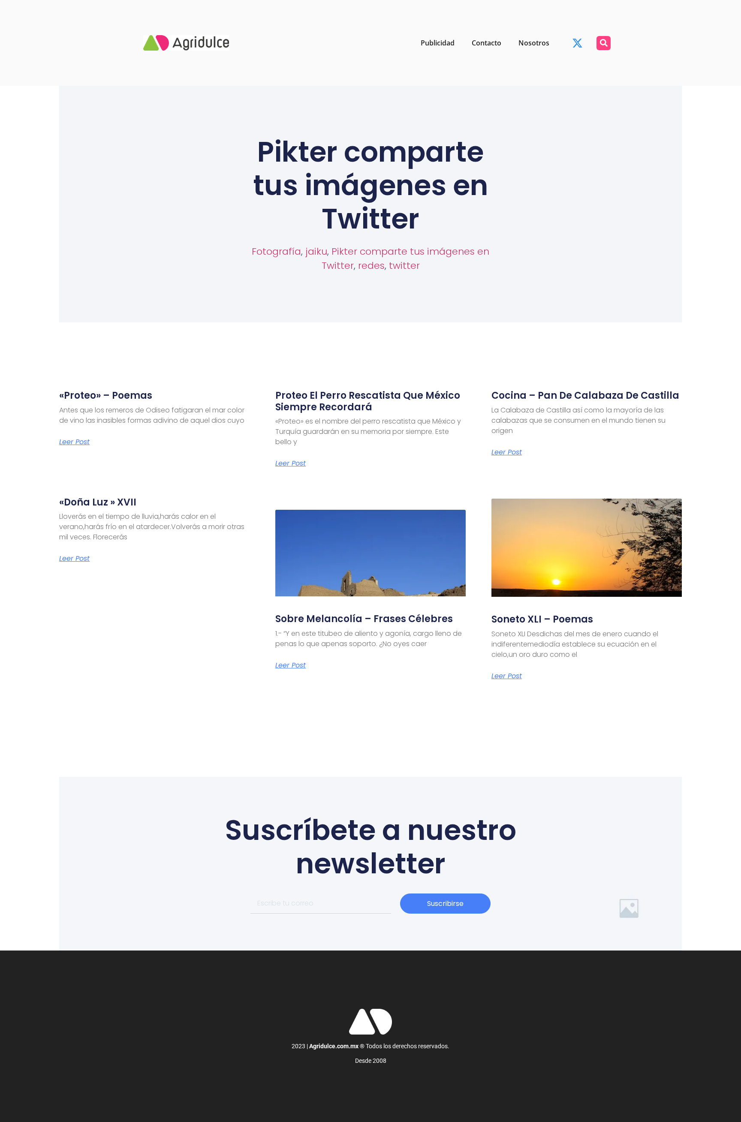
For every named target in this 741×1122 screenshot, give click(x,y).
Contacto (486, 43)
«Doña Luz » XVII (97, 502)
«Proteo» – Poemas (105, 395)
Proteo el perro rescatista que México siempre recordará (367, 401)
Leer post (74, 442)
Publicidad (438, 43)
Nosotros (533, 43)
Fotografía (276, 251)
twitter (404, 265)
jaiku (316, 251)
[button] (603, 43)
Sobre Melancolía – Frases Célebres (364, 619)
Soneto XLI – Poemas (542, 619)
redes (371, 265)
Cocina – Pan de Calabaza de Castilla (585, 395)
